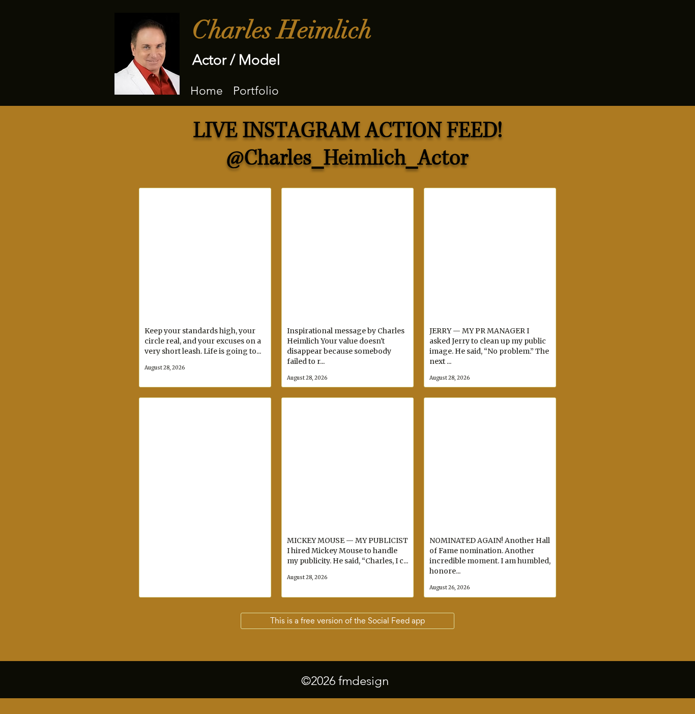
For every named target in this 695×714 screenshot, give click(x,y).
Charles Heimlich (282, 30)
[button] (256, 90)
